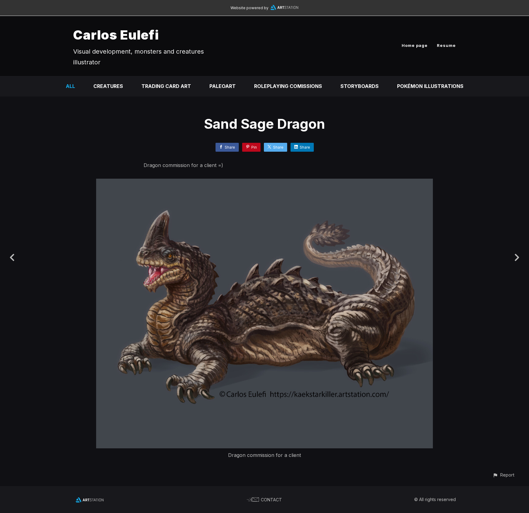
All (70, 86)
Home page (415, 45)
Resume (446, 45)
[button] (503, 475)
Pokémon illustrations (430, 86)
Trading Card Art (166, 86)
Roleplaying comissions (288, 86)
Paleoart (222, 86)
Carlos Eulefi (116, 35)
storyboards (359, 86)
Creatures (108, 86)
